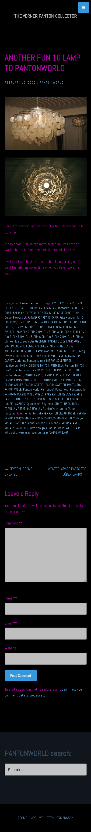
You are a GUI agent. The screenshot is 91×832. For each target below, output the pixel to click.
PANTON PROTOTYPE (53, 380)
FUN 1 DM (31, 322)
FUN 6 (28, 337)
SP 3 (39, 399)
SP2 (51, 399)
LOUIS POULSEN (22, 356)
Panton (69, 366)
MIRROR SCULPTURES (59, 361)
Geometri (28, 341)
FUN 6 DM (39, 337)
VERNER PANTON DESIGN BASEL (57, 413)
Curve (8, 318)
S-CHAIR (16, 399)
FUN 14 (57, 327)
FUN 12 (9, 327)
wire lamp (25, 433)
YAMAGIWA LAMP (58, 433)
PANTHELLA (56, 366)
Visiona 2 (54, 423)
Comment (13, 523)
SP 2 (32, 399)
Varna (63, 409)
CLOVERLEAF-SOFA (37, 313)
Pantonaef (47, 390)
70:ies (34, 308)
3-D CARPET (21, 308)
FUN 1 (21, 322)
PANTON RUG (73, 380)
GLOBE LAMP (65, 341)
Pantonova (62, 390)
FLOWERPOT (35, 318)
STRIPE (58, 404)
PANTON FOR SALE (54, 375)
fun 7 (50, 337)
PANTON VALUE (13, 390)
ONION (23, 366)
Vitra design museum (43, 428)
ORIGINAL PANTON (39, 366)
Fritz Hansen (68, 318)
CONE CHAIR (64, 313)
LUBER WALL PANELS (54, 356)
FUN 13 (33, 327)
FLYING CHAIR (50, 318)
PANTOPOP (10, 394)
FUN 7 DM (60, 337)
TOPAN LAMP (12, 409)
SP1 (45, 399)
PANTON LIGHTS (32, 380)
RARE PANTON (53, 394)
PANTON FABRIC (33, 375)
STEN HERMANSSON (60, 817)
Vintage (78, 418)
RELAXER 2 (68, 394)
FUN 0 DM (10, 322)
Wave (61, 428)
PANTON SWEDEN (56, 385)
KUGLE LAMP (35, 351)
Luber (37, 356)
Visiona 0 (42, 423)
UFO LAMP (38, 409)
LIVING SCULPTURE (65, 351)
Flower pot (19, 318)
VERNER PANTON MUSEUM (36, 418)
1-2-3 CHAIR (67, 303)
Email (10, 623)
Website (10, 648)
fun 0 (80, 318)
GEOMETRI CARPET (46, 341)
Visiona (30, 423)
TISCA (67, 404)
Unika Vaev (51, 409)
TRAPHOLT (25, 409)
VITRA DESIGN (20, 428)
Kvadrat (48, 351)
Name (10, 598)
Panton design (14, 375)
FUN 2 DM (36, 332)
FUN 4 (68, 332)
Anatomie (63, 308)
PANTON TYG (74, 385)
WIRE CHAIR (73, 428)
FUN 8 (70, 337)
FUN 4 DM (78, 332)
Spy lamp (47, 404)
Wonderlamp (40, 433)
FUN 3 (46, 332)
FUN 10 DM (54, 322)
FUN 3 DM (57, 332)
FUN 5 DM (18, 337)
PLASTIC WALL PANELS (30, 394)
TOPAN (75, 404)
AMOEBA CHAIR (47, 308)
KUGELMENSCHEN (15, 351)
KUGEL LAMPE (65, 346)
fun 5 (8, 337)
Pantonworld (78, 390)
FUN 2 (26, 332)
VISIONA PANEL (70, 423)
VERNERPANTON (62, 418)
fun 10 (43, 322)
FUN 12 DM (20, 327)
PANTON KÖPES (75, 375)
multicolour (12, 366)
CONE (52, 313)
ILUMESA (30, 346)
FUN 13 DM (45, 327)
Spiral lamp (33, 404)
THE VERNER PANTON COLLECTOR (45, 16)
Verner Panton (29, 303)
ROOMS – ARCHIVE (30, 817)
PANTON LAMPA (13, 380)
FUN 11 (67, 322)
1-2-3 (55, 303)
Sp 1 (25, 399)
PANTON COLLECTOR (68, 370)
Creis (76, 313)
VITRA (8, 428)
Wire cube (11, 433)
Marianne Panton (25, 361)
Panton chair (22, 370)
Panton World (52, 83)
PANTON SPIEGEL (34, 385)
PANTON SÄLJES (14, 385)
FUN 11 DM (79, 322)
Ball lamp (18, 313)
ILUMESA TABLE (46, 346)
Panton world (31, 390)
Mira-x (41, 361)
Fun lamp (15, 341)
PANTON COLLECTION (44, 370)
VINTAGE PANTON (14, 423)
